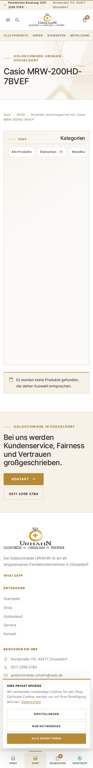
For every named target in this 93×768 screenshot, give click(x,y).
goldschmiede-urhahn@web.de (37, 675)
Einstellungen (46, 713)
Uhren (38, 35)
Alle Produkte (16, 35)
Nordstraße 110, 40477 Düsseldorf (69, 5)
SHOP (21, 114)
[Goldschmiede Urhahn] (46, 20)
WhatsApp (13, 575)
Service (10, 625)
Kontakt (20, 479)
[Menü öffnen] (8, 19)
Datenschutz (31, 702)
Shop (8, 608)
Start (7, 114)
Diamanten (56, 35)
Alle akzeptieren (46, 738)
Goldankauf (13, 616)
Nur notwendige (46, 726)
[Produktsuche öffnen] (17, 20)
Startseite (12, 599)
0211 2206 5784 (23, 494)
